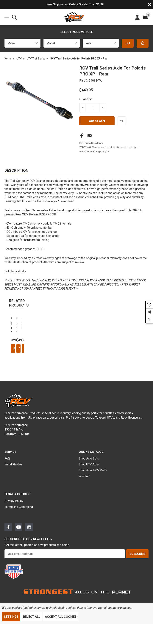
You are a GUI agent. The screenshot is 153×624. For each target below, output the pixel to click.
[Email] (90, 136)
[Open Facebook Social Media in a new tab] (8, 527)
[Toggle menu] (6, 16)
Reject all (31, 616)
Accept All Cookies (60, 616)
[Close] (149, 4)
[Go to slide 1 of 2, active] (14, 365)
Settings (11, 616)
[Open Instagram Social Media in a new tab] (29, 527)
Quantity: (85, 99)
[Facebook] (81, 136)
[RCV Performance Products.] (74, 17)
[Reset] (143, 43)
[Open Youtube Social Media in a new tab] (18, 527)
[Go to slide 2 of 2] (18, 365)
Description (16, 170)
